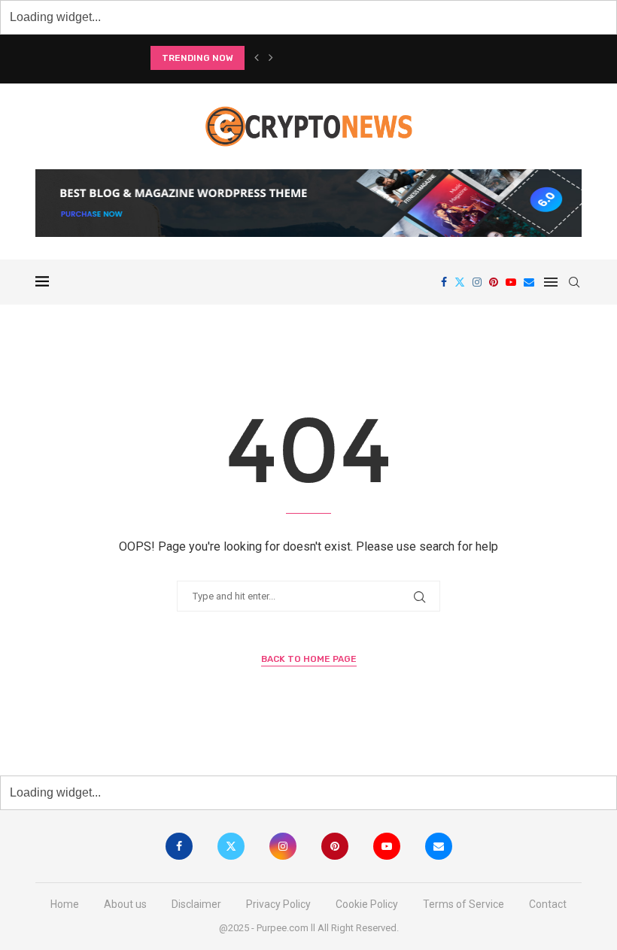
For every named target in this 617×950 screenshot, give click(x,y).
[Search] (574, 282)
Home (64, 904)
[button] (257, 58)
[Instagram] (477, 282)
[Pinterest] (493, 282)
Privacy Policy (278, 904)
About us (125, 904)
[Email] (529, 282)
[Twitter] (459, 282)
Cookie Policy (367, 904)
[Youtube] (511, 282)
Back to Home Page (309, 659)
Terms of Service (463, 904)
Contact (548, 904)
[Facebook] (444, 282)
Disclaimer (196, 904)
